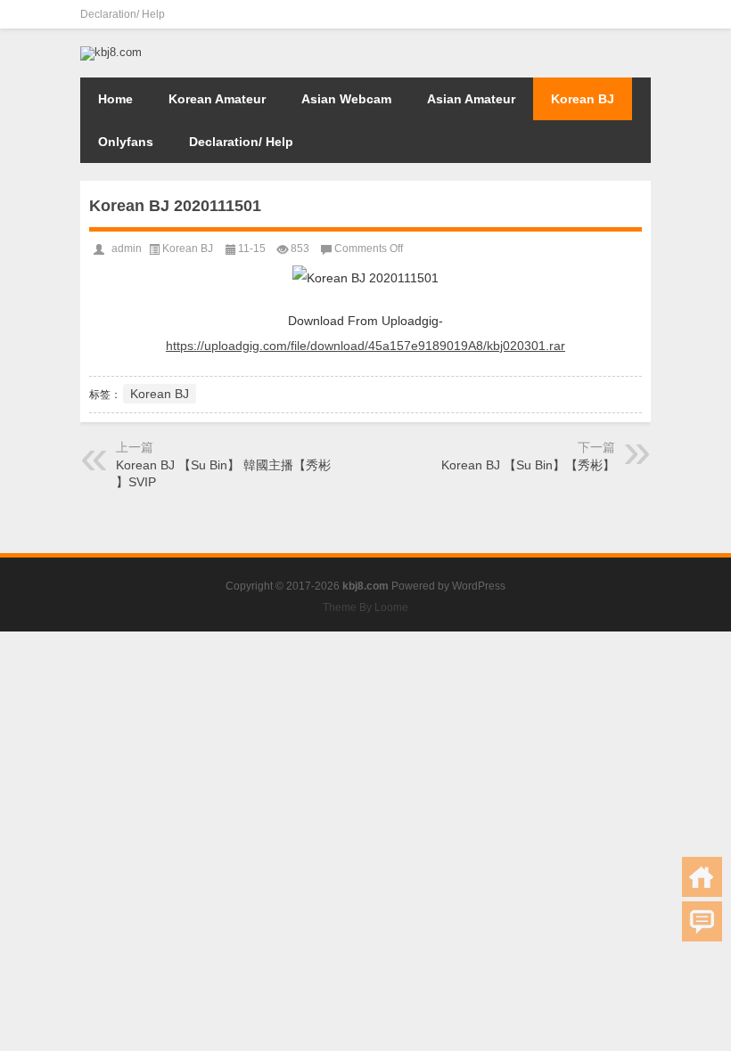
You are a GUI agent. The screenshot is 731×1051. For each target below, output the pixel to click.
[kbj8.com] (111, 52)
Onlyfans (125, 141)
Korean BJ (582, 99)
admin (126, 248)
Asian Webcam (346, 99)
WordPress (478, 586)
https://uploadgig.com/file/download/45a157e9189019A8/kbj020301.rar (365, 345)
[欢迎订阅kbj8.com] (640, 14)
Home (115, 99)
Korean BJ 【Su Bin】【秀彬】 (528, 465)
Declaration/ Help (122, 14)
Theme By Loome (365, 607)
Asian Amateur (471, 99)
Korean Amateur (217, 99)
